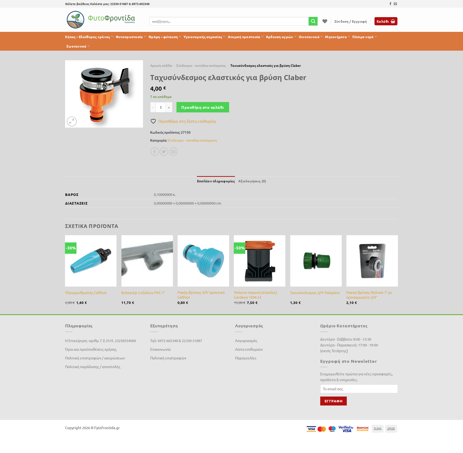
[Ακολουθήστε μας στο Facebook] (390, 4)
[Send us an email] (395, 4)
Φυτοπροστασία (129, 36)
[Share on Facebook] (154, 151)
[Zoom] (72, 121)
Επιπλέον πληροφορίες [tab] (216, 181)
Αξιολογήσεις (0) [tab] (252, 181)
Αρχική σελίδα (161, 65)
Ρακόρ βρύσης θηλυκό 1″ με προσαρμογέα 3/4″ (369, 294)
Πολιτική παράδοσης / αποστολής (92, 366)
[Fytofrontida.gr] (101, 19)
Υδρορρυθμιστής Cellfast (86, 292)
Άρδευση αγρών (279, 36)
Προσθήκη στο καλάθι (202, 107)
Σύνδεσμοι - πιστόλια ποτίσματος (201, 65)
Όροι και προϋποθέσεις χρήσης (91, 349)
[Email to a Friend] (173, 151)
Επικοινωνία (160, 349)
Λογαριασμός (246, 340)
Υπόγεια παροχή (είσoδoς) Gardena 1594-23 (255, 294)
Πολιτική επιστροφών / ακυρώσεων (95, 358)
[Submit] (313, 21)
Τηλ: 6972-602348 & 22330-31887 (176, 340)
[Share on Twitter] (164, 151)
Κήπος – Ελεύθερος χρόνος (87, 36)
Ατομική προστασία (244, 36)
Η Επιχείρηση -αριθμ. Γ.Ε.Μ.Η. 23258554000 (100, 340)
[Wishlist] (324, 21)
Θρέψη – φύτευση (163, 36)
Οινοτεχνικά (309, 36)
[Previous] (65, 274)
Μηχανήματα (336, 36)
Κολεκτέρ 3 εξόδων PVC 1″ (143, 292)
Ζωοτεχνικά (76, 46)
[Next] (397, 274)
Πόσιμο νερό (363, 36)
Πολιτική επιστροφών (168, 358)
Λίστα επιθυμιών (249, 349)
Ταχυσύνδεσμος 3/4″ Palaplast (315, 292)
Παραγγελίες (245, 358)
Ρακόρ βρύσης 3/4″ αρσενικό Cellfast (201, 294)
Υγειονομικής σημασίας (203, 36)
